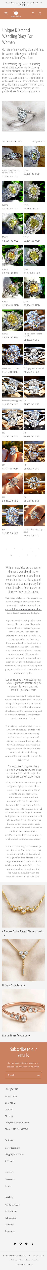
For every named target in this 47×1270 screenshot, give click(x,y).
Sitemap (9, 1116)
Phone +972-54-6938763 (16, 1129)
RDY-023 (5, 334)
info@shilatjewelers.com (17, 1122)
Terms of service (32, 1260)
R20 (25, 497)
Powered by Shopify (22, 1255)
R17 (3, 465)
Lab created (10, 1218)
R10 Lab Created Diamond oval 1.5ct (33, 335)
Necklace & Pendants (12, 985)
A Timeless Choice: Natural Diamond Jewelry (23, 931)
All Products (11, 1211)
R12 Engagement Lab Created (34, 368)
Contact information (25, 1264)
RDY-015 (26, 205)
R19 (3, 497)
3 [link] (30, 548)
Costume (9, 1161)
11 (27, 555)
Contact (9, 1109)
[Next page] (35, 555)
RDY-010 (5, 301)
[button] (6, 13)
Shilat (12, 1255)
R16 (25, 433)
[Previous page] (6, 548)
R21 (3, 529)
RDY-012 (5, 269)
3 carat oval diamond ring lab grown (34, 530)
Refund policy (38, 1255)
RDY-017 (26, 170)
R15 (3, 433)
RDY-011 (26, 269)
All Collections (12, 1205)
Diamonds (10, 1179)
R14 (25, 400)
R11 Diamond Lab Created (11, 368)
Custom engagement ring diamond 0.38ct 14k (10, 171)
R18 (25, 465)
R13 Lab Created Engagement (12, 400)
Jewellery (9, 1197)
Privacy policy (17, 1260)
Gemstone (10, 1231)
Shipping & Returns (14, 1154)
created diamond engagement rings (23, 609)
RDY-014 (5, 237)
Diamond (9, 1224)
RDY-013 (26, 237)
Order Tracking (12, 1148)
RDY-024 (26, 301)
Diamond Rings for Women (14, 1035)
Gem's (8, 1186)
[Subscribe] (38, 1075)
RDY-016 (5, 205)
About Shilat (11, 1096)
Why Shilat (10, 1103)
